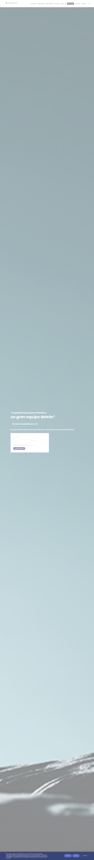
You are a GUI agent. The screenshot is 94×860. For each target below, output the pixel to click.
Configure (84, 855)
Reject (76, 855)
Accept (68, 855)
